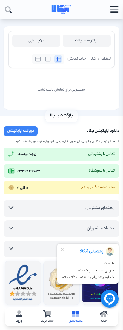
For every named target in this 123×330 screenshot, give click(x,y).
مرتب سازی (36, 41)
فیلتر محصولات (87, 41)
